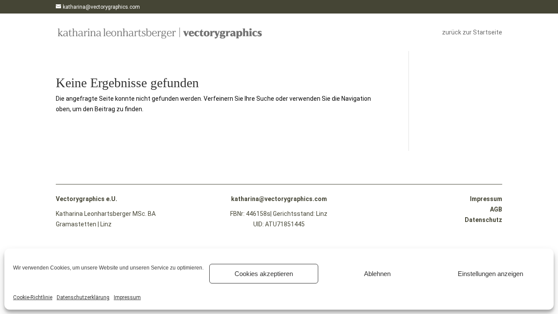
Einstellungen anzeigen (490, 273)
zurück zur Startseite (472, 32)
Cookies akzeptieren (264, 273)
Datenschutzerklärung (83, 297)
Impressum (127, 297)
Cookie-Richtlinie (32, 297)
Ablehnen (377, 273)
